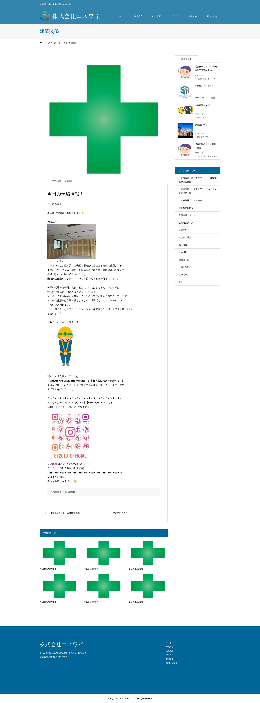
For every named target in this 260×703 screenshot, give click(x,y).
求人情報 (183, 244)
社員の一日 (184, 259)
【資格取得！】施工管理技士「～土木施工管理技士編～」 (198, 191)
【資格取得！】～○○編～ (190, 200)
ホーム (120, 16)
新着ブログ (186, 58)
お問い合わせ (211, 16)
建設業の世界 (185, 237)
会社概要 (156, 16)
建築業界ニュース (187, 215)
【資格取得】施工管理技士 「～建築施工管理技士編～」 (198, 179)
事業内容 (138, 16)
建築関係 (68, 181)
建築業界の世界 (186, 207)
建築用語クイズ (186, 222)
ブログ (174, 16)
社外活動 (183, 274)
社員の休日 (184, 267)
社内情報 (183, 252)
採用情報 (192, 16)
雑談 (181, 281)
